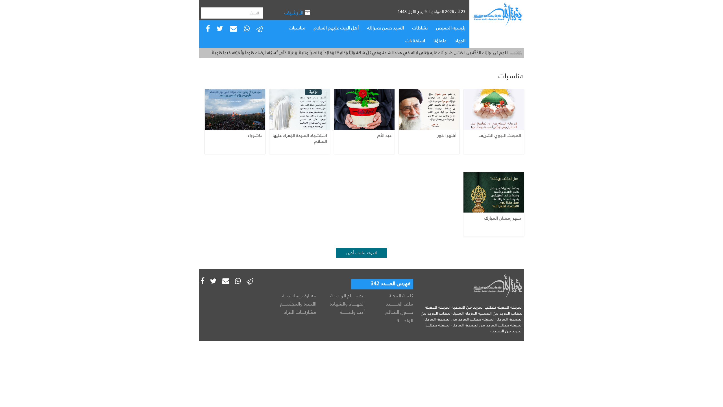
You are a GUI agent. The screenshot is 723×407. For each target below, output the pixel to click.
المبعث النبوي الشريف (500, 135)
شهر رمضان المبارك (502, 218)
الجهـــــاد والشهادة (347, 303)
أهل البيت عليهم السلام (336, 27)
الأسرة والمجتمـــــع (298, 303)
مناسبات (297, 27)
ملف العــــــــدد (399, 303)
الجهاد (460, 40)
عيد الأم (384, 135)
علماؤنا (440, 40)
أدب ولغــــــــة (352, 312)
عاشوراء (255, 135)
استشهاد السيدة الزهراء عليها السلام (300, 138)
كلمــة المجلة (401, 295)
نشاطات (420, 27)
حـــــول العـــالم (399, 312)
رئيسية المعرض (450, 27)
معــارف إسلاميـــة (299, 295)
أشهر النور (446, 135)
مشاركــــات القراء (300, 312)
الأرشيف (294, 12)
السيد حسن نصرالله (385, 27)
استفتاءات (415, 40)
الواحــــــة (405, 320)
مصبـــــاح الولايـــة (347, 295)
